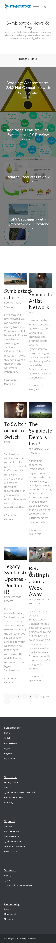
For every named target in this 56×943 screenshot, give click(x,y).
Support (8, 826)
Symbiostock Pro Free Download (19, 792)
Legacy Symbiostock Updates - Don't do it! (18, 579)
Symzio (7, 880)
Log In (7, 748)
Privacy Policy (10, 851)
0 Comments (10, 379)
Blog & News (10, 743)
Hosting (7, 875)
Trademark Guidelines (14, 846)
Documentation (11, 831)
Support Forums (11, 836)
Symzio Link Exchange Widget (18, 885)
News (7, 303)
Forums (7, 909)
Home (7, 732)
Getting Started (11, 782)
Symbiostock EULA (12, 841)
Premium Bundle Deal (14, 797)
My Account (9, 758)
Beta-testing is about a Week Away (39, 581)
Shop (6, 787)
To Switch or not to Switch (15, 430)
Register (8, 753)
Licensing (8, 802)
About (7, 737)
